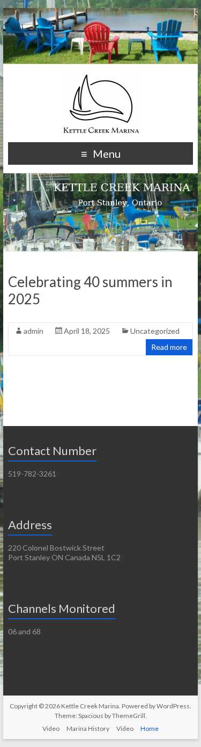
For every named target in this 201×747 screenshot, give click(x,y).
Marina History (87, 728)
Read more (169, 346)
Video (50, 728)
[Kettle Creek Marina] (101, 77)
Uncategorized (155, 330)
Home (149, 728)
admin (33, 330)
